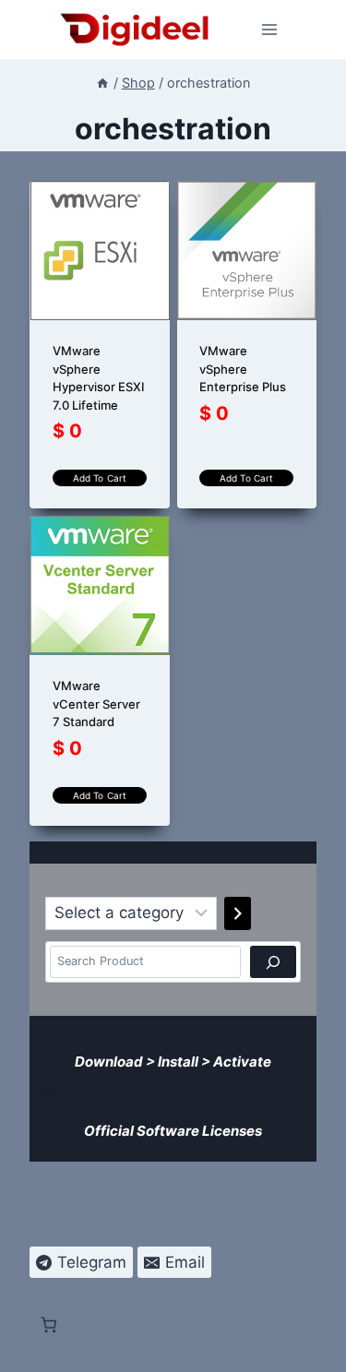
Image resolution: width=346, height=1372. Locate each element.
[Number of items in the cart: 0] (49, 1091)
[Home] (102, 82)
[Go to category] (237, 913)
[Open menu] (270, 29)
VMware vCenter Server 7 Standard (96, 703)
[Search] (273, 961)
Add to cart (99, 477)
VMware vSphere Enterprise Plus (242, 368)
